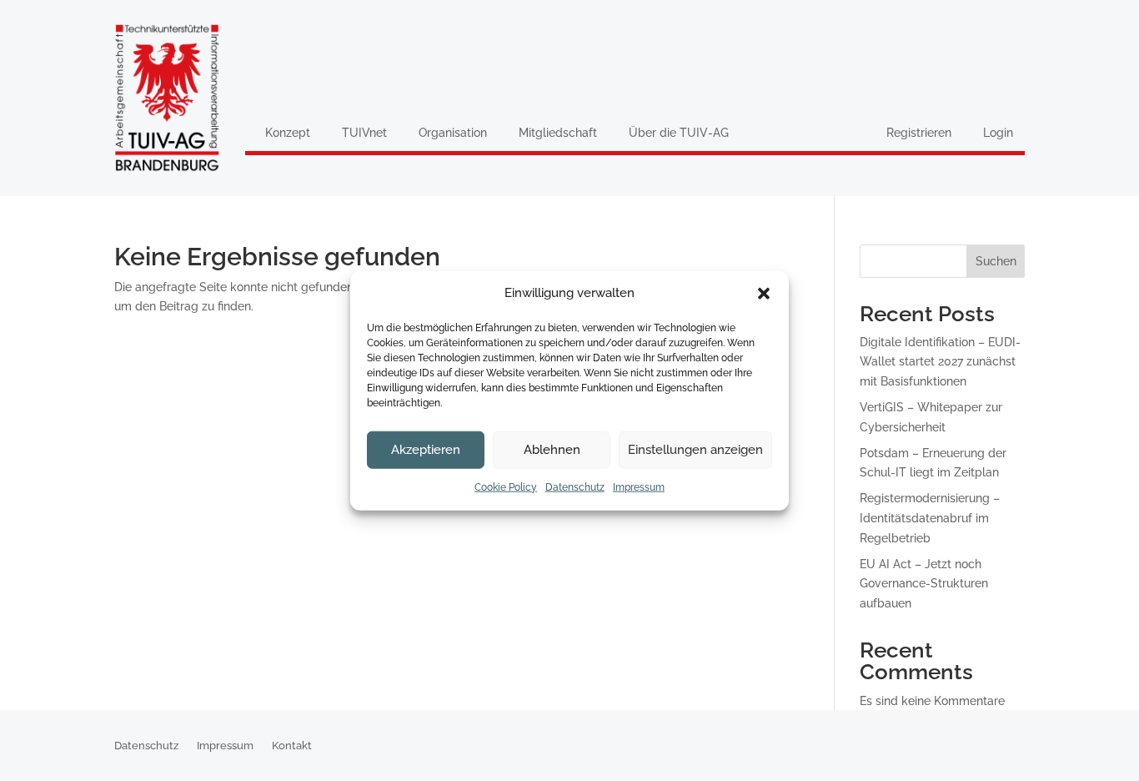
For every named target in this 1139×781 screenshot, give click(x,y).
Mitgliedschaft (558, 132)
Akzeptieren (425, 449)
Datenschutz (575, 487)
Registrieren (918, 132)
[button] (763, 293)
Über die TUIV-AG (679, 132)
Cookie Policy (505, 487)
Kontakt (292, 746)
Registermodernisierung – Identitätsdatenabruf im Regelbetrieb (930, 518)
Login (998, 132)
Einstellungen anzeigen (695, 449)
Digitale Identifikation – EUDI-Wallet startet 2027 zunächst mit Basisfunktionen (940, 362)
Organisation (453, 132)
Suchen (996, 261)
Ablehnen (552, 449)
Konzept (287, 132)
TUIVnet (364, 132)
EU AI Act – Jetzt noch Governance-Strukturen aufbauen (924, 584)
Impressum (639, 487)
